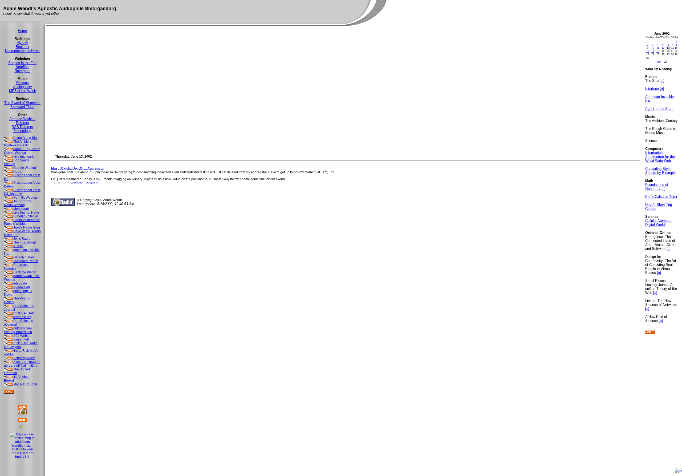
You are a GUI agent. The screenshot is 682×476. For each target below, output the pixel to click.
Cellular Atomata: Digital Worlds (658, 223)
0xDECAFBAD (23, 313)
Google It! (92, 182)
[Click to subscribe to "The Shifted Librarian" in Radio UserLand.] (5, 369)
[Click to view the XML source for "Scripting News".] (10, 358)
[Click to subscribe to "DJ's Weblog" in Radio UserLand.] (5, 336)
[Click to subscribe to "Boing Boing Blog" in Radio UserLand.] (5, 138)
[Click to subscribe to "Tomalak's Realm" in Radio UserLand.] (5, 261)
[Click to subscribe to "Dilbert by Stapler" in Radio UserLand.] (5, 216)
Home (22, 31)
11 (658, 48)
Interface (652, 89)
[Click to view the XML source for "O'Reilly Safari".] (10, 257)
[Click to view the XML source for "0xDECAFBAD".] (10, 313)
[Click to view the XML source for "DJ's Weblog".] (10, 336)
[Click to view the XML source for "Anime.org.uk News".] (10, 291)
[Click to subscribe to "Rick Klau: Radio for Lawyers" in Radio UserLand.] (5, 343)
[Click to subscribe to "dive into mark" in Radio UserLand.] (5, 156)
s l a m (18, 246)
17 (652, 51)
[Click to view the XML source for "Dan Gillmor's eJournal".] (10, 321)
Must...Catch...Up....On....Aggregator (78, 168)
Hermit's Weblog (25, 197)
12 (663, 48)
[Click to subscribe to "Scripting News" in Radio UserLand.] (5, 358)
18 (657, 51)
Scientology (22, 131)
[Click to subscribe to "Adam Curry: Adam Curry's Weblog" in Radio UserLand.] (5, 149)
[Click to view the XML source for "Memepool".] (10, 209)
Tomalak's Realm (25, 261)
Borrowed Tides (22, 107)
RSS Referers (22, 127)
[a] (662, 81)
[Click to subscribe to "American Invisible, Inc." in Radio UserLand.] (5, 250)
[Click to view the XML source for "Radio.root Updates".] (10, 265)
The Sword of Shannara (22, 103)
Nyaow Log (21, 287)
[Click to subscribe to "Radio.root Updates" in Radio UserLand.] (5, 265)
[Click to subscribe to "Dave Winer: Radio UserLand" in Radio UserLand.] (5, 231)
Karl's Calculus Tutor (661, 197)
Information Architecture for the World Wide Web (660, 157)
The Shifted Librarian (17, 371)
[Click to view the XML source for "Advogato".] (10, 283)
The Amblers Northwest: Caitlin (17, 143)
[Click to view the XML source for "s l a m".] (10, 246)
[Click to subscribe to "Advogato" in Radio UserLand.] (5, 283)
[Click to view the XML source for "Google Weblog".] (10, 168)
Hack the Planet (24, 272)
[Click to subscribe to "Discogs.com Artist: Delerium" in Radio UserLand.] (5, 183)
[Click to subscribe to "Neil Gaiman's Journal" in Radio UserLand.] (5, 306)
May (659, 62)
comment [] (77, 182)
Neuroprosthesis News (22, 51)
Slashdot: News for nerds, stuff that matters (22, 363)
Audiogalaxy (22, 87)
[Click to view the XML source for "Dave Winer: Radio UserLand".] (10, 231)
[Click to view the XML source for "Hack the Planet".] (10, 272)
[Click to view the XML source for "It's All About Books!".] (10, 377)
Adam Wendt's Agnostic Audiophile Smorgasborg (59, 8)
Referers (22, 123)
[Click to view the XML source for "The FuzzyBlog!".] (10, 242)
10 (652, 48)
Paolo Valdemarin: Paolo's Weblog (22, 222)
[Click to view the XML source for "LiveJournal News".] (10, 212)
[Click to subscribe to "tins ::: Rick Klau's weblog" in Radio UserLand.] (5, 351)
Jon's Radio (21, 239)
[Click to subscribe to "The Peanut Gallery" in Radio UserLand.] (5, 298)
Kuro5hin (22, 67)
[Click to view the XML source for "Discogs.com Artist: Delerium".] (10, 183)
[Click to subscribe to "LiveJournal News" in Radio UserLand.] (5, 212)
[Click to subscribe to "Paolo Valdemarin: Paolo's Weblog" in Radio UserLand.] (5, 220)
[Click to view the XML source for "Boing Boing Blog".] (10, 138)
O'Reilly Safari (23, 257)
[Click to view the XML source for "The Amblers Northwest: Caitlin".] (10, 141)
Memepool (21, 209)
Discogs (22, 83)
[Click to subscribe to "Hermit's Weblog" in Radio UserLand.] (5, 197)
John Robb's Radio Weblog (17, 203)
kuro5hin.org (22, 317)
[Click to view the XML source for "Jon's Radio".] (10, 239)
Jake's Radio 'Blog (26, 227)
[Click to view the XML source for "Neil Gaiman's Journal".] (10, 306)
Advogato (20, 283)
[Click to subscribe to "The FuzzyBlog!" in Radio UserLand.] (5, 242)
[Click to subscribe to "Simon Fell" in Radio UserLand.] (5, 339)
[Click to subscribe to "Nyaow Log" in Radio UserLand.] (5, 287)
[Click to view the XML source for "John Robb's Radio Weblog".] (10, 201)
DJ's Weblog (22, 336)
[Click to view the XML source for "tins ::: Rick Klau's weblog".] (10, 351)
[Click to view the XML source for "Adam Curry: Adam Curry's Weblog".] (10, 149)
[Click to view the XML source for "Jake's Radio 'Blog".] (10, 227)
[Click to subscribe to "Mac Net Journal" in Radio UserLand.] (5, 384)
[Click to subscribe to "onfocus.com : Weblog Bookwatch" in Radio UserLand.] (5, 328)
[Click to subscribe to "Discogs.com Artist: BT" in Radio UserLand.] (5, 175)
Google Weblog (24, 168)
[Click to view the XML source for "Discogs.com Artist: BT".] (10, 175)
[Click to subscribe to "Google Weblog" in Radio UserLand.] (5, 168)
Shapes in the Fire (22, 63)
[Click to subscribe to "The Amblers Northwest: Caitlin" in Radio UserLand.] (5, 141)
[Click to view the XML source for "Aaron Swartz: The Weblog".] (10, 276)
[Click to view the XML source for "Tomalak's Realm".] (10, 261)
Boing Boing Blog (26, 138)
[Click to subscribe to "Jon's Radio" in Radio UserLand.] (5, 239)
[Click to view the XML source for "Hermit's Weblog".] (10, 197)
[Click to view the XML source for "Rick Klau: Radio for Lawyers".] (10, 343)
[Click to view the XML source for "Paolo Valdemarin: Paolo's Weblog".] (10, 220)
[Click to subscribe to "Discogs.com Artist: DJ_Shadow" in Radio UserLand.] (5, 190)
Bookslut (22, 47)
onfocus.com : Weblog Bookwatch (18, 330)
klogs (17, 171)
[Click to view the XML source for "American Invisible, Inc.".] (10, 250)
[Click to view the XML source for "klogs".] (10, 171)
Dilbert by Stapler (25, 216)
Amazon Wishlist (22, 119)
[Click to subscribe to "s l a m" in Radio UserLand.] (5, 246)
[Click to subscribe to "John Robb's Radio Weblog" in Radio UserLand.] (5, 201)
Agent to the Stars (659, 109)
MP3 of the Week (22, 91)
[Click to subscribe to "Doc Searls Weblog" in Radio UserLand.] (5, 160)
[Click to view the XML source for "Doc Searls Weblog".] (10, 160)
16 (647, 51)
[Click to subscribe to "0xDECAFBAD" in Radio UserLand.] (5, 313)
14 (672, 48)
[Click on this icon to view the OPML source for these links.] (9, 392)
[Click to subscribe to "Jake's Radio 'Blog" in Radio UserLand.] (5, 227)
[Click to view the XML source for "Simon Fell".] (10, 339)
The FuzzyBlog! (24, 242)
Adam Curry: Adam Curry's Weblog (22, 151)
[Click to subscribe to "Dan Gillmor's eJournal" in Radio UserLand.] (5, 321)
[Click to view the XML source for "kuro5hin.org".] (10, 317)
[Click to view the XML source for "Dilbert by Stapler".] (10, 216)
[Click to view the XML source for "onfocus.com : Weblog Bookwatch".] (10, 328)
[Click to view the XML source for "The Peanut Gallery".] (10, 298)
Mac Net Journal (25, 384)
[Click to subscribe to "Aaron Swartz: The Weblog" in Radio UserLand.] (5, 276)
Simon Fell (21, 339)
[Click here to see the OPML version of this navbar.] (650, 333)
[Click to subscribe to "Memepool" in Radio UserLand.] (5, 209)
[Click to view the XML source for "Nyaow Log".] (10, 287)
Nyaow (22, 43)
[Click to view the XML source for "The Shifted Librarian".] (10, 369)
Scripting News (24, 358)
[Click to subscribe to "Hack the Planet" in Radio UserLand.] (5, 272)
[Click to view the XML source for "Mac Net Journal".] (10, 384)
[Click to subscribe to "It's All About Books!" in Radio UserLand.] (5, 377)
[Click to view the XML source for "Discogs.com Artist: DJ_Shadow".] (10, 190)
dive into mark (23, 156)
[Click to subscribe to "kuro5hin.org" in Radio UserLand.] (5, 317)
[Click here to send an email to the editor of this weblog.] (22, 427)
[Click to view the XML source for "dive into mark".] (10, 156)
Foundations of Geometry (656, 187)
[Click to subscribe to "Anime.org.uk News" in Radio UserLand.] (5, 291)
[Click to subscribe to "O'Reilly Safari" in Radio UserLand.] (5, 257)
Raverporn (22, 71)
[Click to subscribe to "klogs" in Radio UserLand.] (5, 171)
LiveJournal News (26, 212)
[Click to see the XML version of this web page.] (22, 421)
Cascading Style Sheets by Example (660, 171)
